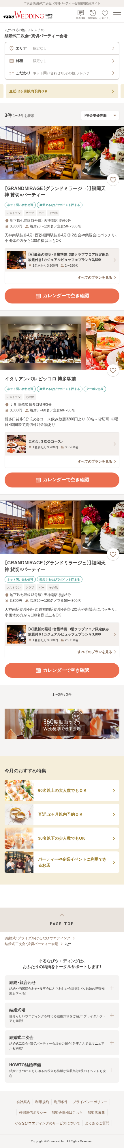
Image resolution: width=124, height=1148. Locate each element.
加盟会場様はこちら (67, 1113)
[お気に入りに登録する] (113, 179)
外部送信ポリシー (33, 1113)
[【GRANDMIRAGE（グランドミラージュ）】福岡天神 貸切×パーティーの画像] (62, 153)
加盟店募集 (96, 1113)
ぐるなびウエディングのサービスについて (47, 1123)
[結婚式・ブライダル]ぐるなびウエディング (37, 938)
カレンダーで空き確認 (66, 295)
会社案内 (23, 1102)
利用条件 (61, 1102)
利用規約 (42, 1102)
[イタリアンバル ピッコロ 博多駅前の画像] (62, 343)
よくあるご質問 (97, 1123)
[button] (62, 987)
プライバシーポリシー (90, 1102)
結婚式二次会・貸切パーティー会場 (31, 944)
